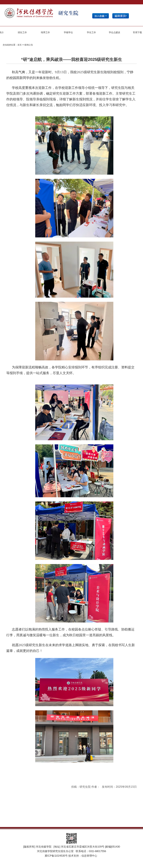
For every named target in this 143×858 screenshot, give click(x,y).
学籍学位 (68, 32)
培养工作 (45, 32)
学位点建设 (114, 32)
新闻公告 (29, 45)
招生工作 (22, 32)
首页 (19, 45)
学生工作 (91, 32)
